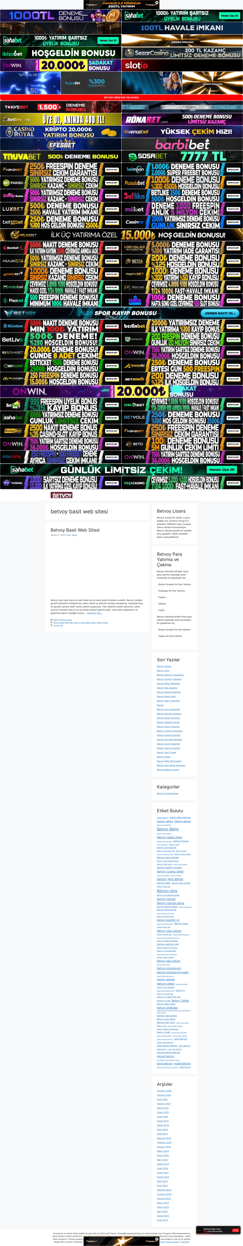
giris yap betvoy (175, 1049)
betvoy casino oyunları (169, 867)
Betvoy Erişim (164, 757)
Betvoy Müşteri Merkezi (169, 692)
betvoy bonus (181, 841)
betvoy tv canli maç (165, 994)
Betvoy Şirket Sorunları (168, 718)
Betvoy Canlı (181, 851)
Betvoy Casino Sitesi (170, 871)
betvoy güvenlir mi (168, 920)
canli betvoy (180, 1038)
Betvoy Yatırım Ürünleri (168, 748)
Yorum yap (58, 625)
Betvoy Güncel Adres (170, 903)
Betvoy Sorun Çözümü (168, 726)
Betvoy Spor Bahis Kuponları (171, 765)
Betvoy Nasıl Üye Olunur (167, 948)
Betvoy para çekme (168, 960)
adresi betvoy (162, 818)
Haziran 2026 (164, 1095)
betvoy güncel (166, 899)
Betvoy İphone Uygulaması (170, 675)
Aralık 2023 (163, 1172)
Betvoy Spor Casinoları (168, 701)
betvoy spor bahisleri (166, 987)
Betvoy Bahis (168, 829)
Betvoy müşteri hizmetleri (167, 941)
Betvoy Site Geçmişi (167, 688)
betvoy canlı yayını (165, 864)
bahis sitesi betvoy (180, 817)
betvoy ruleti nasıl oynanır (165, 976)
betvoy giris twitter (181, 883)
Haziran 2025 (164, 1104)
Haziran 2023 (164, 1198)
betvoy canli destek (166, 847)
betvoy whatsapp (167, 1007)
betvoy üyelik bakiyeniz (179, 1032)
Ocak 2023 (162, 1220)
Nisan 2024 (163, 1155)
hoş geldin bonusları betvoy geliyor (168, 1060)
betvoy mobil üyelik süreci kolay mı (168, 938)
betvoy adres (165, 821)
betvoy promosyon (169, 968)
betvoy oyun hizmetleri (166, 951)
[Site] (60, 169)
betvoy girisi (163, 883)
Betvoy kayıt (181, 923)
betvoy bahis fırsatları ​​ (164, 833)
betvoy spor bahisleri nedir (165, 991)
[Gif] (121, 235)
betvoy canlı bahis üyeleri (85, 622)
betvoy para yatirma (165, 957)
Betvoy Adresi (164, 666)
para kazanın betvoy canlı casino (167, 1067)
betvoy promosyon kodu (172, 972)
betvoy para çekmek (163, 964)
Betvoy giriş (167, 891)
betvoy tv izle (163, 1000)
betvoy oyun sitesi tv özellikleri (167, 954)
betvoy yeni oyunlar (182, 1023)
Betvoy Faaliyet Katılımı (168, 735)
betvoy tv (180, 990)
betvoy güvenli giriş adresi (165, 913)
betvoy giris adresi (170, 879)
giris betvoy (184, 1046)
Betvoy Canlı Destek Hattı (167, 861)
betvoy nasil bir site (168, 944)
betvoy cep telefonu (163, 875)
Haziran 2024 (164, 1147)
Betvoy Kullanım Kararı (168, 722)
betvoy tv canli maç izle (168, 997)
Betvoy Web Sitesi (166, 1004)
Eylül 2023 (162, 1185)
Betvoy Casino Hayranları (170, 731)
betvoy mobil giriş (164, 934)
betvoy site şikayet (181, 984)
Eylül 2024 (162, 1134)
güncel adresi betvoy (168, 1052)
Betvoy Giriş (163, 670)
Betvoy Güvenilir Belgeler (169, 739)
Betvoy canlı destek (168, 857)
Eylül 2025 (162, 1099)
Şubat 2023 (163, 1216)
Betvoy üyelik (102, 622)
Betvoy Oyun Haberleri (168, 744)
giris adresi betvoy (167, 1045)
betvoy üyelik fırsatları (164, 1036)
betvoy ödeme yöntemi (175, 1026)
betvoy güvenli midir (165, 916)
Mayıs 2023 (163, 1203)
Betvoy (160, 705)
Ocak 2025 (162, 1116)
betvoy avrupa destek (164, 825)
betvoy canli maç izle (166, 851)
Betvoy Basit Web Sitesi (75, 530)
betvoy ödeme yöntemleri (167, 1029)
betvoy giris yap (163, 886)
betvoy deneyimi (176, 875)
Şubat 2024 (163, 1164)
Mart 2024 (162, 1160)
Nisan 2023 (163, 1207)
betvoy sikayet (166, 979)
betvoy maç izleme (169, 930)
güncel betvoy (165, 1056)
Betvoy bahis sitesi (169, 837)
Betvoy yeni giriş (166, 1022)
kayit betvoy (165, 1063)
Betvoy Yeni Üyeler (166, 752)
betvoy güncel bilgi (185, 907)
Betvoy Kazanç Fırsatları (169, 713)
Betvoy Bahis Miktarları (168, 683)
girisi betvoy (162, 1049)
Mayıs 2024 (163, 1151)
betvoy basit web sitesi (63, 622)
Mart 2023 (162, 1211)
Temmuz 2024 (164, 1142)
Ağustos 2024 (164, 1138)
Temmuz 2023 (164, 1194)
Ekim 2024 (162, 1129)
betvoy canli (174, 844)
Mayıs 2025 (163, 1108)
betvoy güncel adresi (167, 906)
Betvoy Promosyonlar (63, 620)
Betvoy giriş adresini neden (168, 895)
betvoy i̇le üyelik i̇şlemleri (165, 924)
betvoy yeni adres (167, 1015)
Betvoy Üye (162, 1026)
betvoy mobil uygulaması (181, 934)
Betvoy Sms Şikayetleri (168, 709)
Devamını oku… (95, 613)
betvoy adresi (182, 821)
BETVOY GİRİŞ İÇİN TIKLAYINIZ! (121, 97)
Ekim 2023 (162, 1181)
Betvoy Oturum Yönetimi (169, 679)
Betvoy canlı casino (183, 854)
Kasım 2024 (163, 1125)
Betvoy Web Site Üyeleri (169, 761)
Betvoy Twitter (180, 1000)
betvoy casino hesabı (180, 864)
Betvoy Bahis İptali (166, 696)
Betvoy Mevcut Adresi (168, 770)
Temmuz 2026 (164, 1091)
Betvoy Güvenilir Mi (166, 910)
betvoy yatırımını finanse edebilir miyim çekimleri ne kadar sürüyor (173, 1011)
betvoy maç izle (163, 927)
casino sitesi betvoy (165, 1042)
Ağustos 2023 (164, 1190)
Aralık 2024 (163, 1121)
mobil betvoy (182, 1063)
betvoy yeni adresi (166, 1019)
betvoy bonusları (162, 845)
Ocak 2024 (162, 1168)
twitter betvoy (185, 1067)
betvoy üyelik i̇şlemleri (180, 1036)
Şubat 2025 (163, 1112)
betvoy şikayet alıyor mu (165, 1039)
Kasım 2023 (163, 1177)
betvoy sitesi (165, 983)
